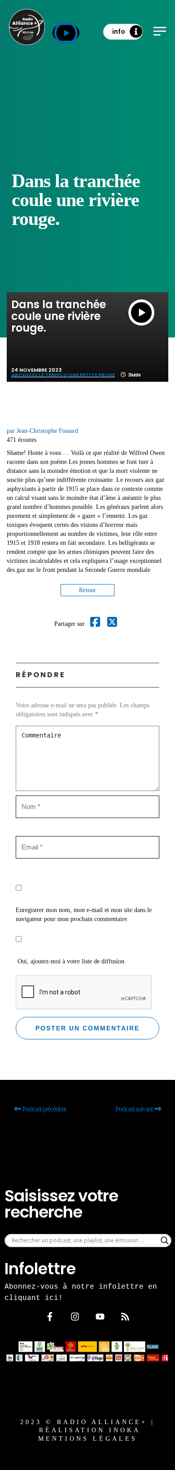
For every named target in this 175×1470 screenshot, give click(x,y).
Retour (87, 590)
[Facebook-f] (49, 1316)
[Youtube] (100, 1316)
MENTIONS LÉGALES (87, 1438)
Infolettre (40, 1269)
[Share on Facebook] (95, 623)
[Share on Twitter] (112, 623)
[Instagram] (75, 1316)
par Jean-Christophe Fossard (42, 430)
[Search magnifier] (164, 1240)
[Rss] (125, 1316)
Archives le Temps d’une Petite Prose (63, 374)
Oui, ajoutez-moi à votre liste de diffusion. (71, 961)
